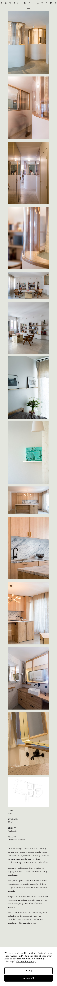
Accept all (28, 978)
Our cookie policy (26, 961)
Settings (28, 970)
